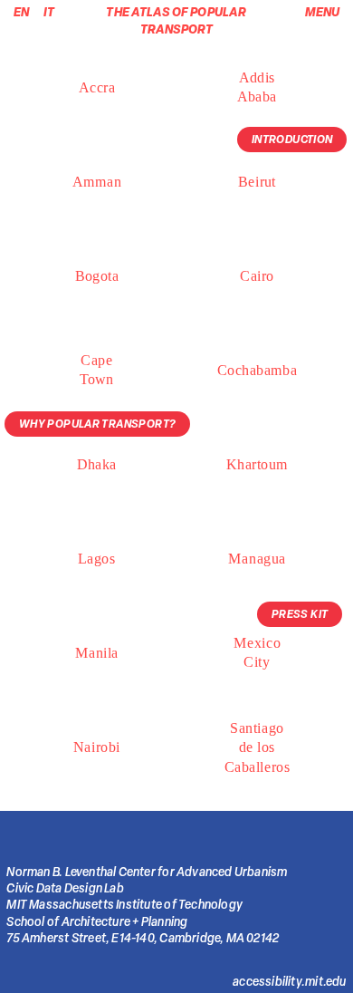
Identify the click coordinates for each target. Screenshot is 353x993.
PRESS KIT (300, 614)
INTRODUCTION (292, 139)
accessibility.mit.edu (289, 981)
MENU (322, 11)
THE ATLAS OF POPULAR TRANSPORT (176, 19)
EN (21, 11)
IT (44, 11)
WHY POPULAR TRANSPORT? (97, 423)
